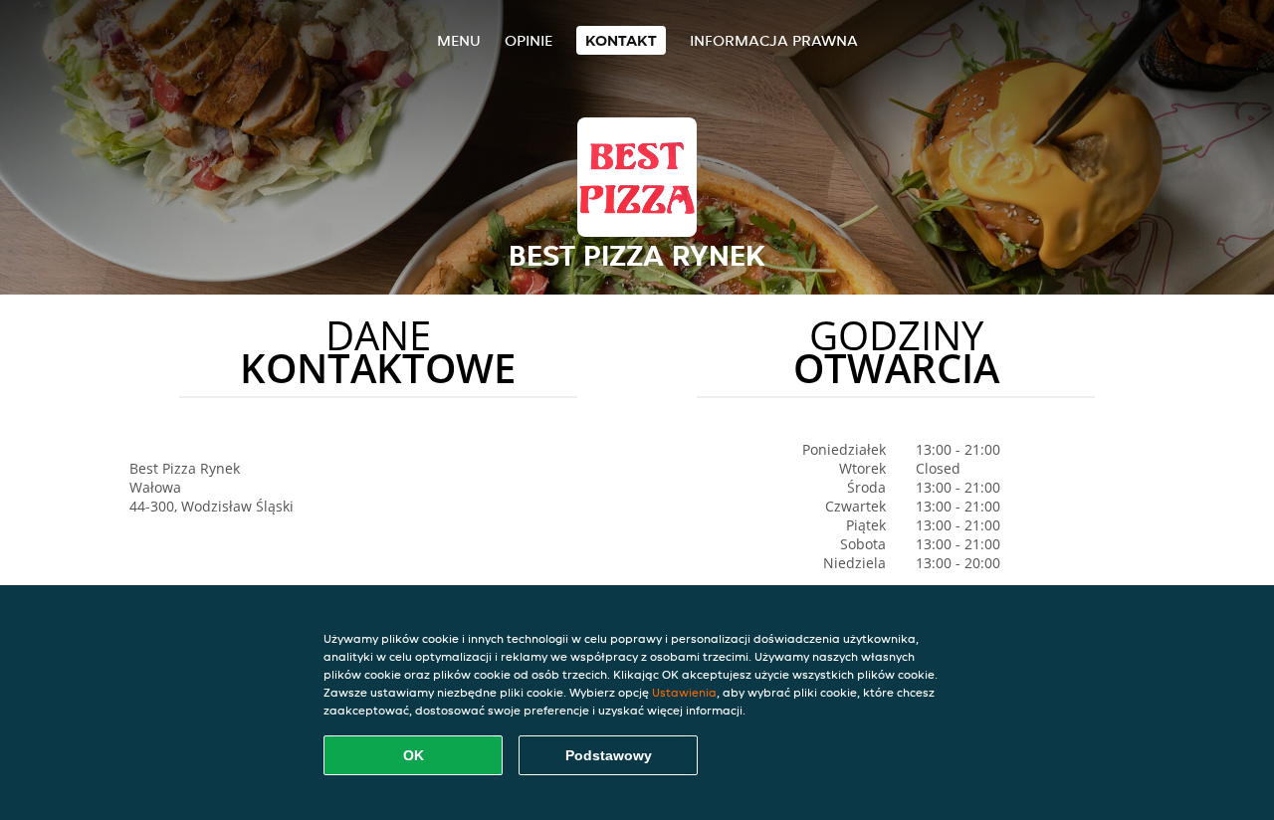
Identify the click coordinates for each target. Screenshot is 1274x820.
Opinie (528, 40)
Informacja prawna (774, 40)
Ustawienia (684, 692)
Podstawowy (608, 755)
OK (413, 755)
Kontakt (621, 40)
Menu (459, 40)
